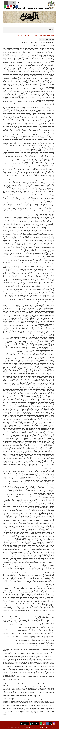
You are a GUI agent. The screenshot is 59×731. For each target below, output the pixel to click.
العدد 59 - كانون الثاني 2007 (47, 40)
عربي (6, 3)
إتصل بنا (26, 727)
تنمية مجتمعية (32, 8)
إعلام (24, 8)
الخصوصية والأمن (18, 727)
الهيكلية (41, 8)
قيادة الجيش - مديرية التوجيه (36, 727)
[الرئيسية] (51, 5)
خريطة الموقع (10, 727)
